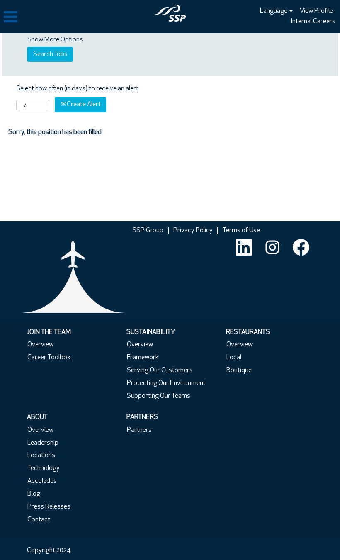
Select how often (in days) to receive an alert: (78, 88)
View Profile (316, 11)
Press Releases (48, 507)
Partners (139, 430)
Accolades (42, 481)
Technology (43, 468)
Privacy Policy (193, 230)
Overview (40, 344)
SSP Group (147, 230)
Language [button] (274, 11)
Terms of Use (241, 230)
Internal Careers (313, 21)
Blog (33, 494)
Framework (143, 357)
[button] (56, 17)
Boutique (239, 370)
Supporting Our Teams (158, 396)
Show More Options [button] (55, 40)
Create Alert (83, 104)
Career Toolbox (48, 357)
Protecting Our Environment (166, 383)
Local (233, 357)
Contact (38, 519)
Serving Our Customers (160, 370)
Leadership (42, 443)
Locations (41, 455)
